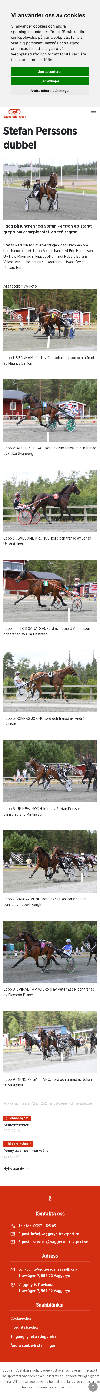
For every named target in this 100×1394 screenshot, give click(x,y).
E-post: (48, 1234)
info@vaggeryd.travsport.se (70, 1103)
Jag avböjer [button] (50, 81)
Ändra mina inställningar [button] (50, 91)
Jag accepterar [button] (50, 71)
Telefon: (36, 1226)
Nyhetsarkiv (13, 1169)
